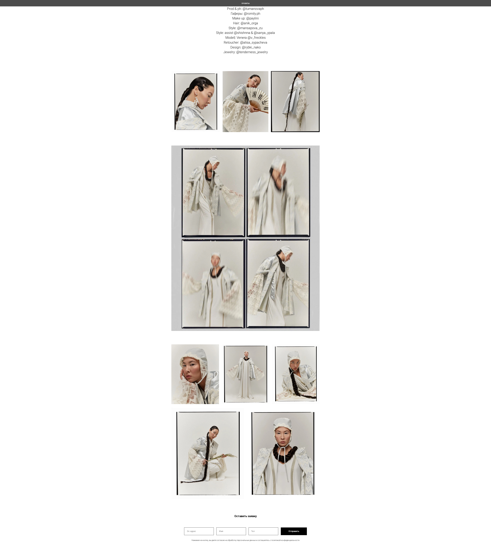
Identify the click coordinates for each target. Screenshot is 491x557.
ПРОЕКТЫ (246, 3)
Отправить (293, 531)
